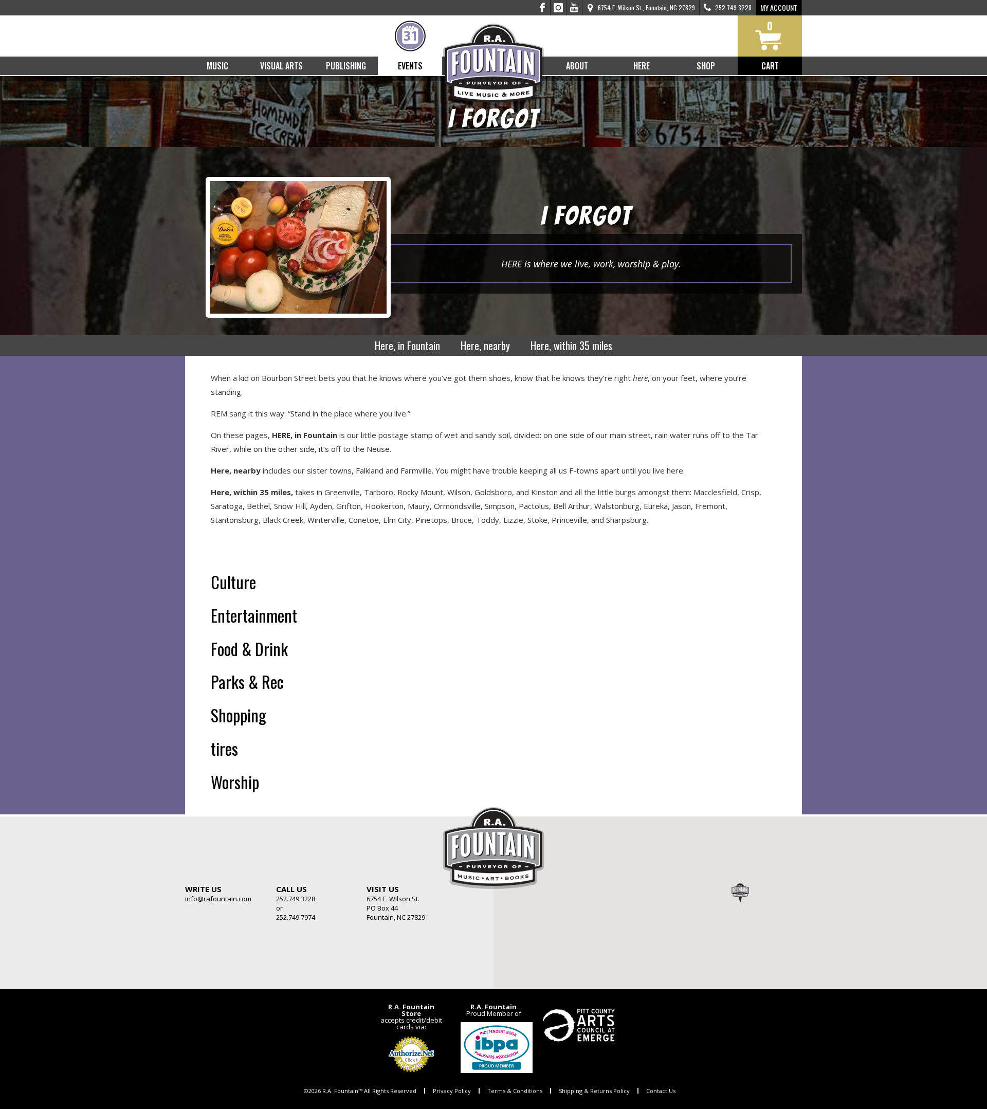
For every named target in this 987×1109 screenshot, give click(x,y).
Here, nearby (485, 345)
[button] (740, 892)
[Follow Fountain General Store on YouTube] (574, 7)
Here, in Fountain (407, 345)
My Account (778, 7)
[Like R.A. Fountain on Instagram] (558, 7)
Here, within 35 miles (571, 345)
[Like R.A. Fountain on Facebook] (543, 7)
